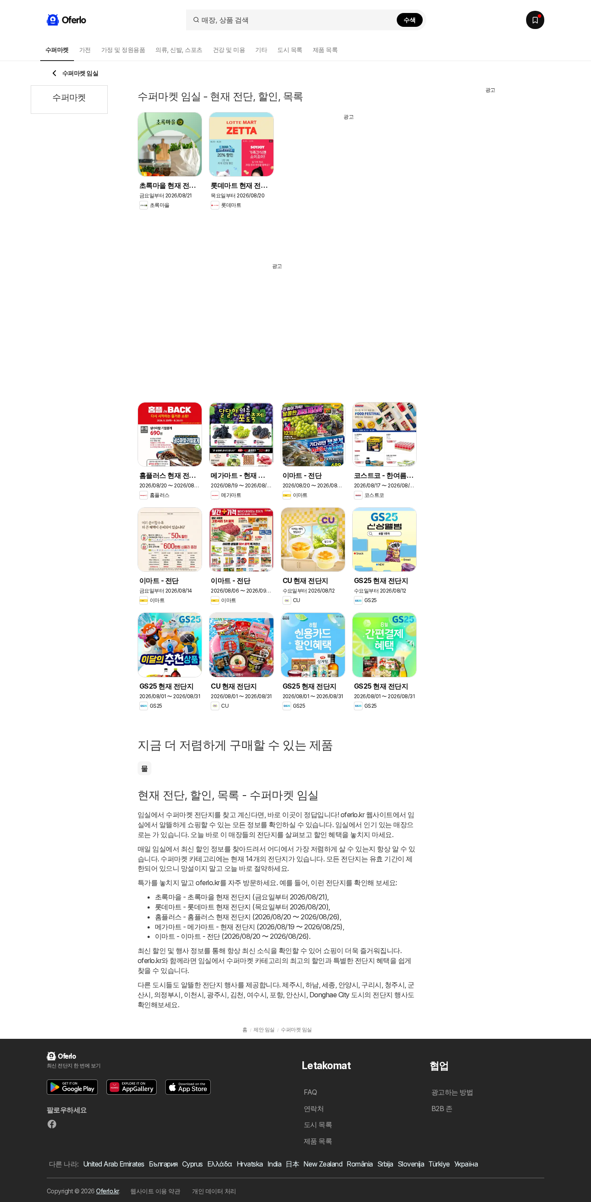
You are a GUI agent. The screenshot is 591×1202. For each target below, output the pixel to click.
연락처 (314, 1108)
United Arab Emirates (114, 1164)
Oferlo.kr (107, 1191)
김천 (237, 994)
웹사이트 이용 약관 (155, 1191)
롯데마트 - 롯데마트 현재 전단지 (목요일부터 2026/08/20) (241, 906)
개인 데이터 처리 (214, 1191)
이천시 (194, 994)
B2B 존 (441, 1108)
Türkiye (439, 1164)
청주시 (395, 984)
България (163, 1164)
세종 (328, 984)
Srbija (385, 1164)
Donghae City (329, 994)
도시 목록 (289, 49)
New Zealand (322, 1164)
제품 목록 (325, 49)
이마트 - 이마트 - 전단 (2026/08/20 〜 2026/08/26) (232, 936)
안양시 (348, 984)
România (360, 1164)
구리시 (371, 984)
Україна (466, 1164)
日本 (292, 1164)
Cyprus (192, 1164)
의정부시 (167, 994)
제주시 (292, 984)
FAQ (310, 1092)
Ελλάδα (219, 1164)
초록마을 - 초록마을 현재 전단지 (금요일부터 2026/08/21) (241, 897)
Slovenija (411, 1164)
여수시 (257, 994)
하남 (312, 984)
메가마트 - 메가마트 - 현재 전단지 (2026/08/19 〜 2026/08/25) (249, 926)
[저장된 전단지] (535, 20)
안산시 (296, 994)
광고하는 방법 (452, 1092)
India (274, 1164)
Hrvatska (250, 1164)
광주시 (217, 994)
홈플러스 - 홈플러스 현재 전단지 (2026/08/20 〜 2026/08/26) (247, 916)
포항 (276, 994)
